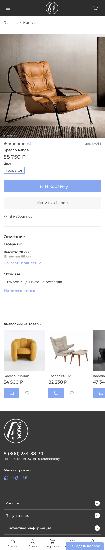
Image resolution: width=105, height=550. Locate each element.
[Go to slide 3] (11, 135)
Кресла (29, 22)
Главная (11, 22)
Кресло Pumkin (16, 375)
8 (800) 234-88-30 (23, 453)
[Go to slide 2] (8, 135)
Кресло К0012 (59, 375)
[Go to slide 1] (4, 135)
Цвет (7, 163)
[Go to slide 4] (14, 135)
